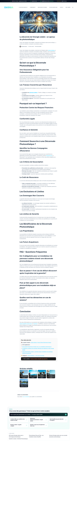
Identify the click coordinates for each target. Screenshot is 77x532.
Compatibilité (32, 7)
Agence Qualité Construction (26, 323)
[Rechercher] (72, 7)
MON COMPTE (68, 7)
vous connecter (26, 396)
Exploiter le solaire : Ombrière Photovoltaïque (18, 438)
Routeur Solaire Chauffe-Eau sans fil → (39, 358)
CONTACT (61, 7)
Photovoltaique (38, 46)
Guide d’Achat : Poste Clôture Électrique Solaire (41, 342)
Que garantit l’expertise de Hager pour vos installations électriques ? (37, 346)
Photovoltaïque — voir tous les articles (36, 355)
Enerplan (35, 323)
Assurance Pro (49, 155)
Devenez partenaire (53, 7)
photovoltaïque (51, 50)
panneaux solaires (33, 92)
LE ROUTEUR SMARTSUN (23, 7)
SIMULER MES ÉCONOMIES (42, 7)
